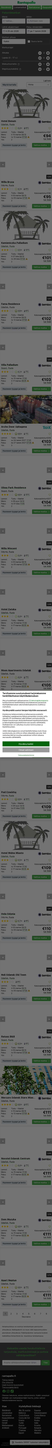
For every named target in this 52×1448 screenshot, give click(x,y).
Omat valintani (26, 749)
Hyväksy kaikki (26, 743)
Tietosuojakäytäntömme (26, 755)
